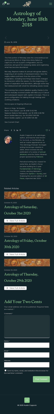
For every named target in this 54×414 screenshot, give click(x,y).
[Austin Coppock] (27, 4)
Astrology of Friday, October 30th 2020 (25, 244)
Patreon (39, 157)
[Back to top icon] (27, 400)
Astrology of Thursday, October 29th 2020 (21, 278)
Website (7, 361)
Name (7, 341)
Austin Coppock (27, 140)
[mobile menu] (50, 4)
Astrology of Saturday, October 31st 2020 (21, 211)
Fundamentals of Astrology (30, 169)
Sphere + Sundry (35, 174)
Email (6, 351)
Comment (8, 313)
